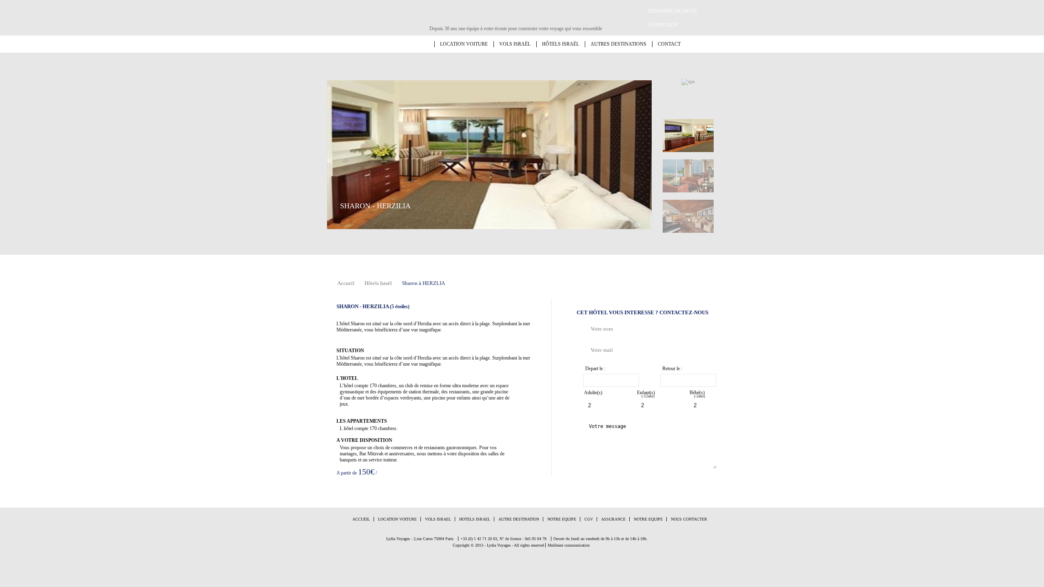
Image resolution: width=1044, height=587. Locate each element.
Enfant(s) (646, 394)
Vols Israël (515, 44)
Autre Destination (518, 519)
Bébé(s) (697, 394)
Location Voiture (397, 519)
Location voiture (464, 44)
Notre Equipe (561, 519)
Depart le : (595, 368)
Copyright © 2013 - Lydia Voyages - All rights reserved (498, 545)
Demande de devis (672, 11)
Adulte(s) (593, 392)
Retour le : (672, 368)
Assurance (613, 519)
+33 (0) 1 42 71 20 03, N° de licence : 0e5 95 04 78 (503, 538)
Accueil (429, 44)
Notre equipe (648, 519)
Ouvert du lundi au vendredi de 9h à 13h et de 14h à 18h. (600, 538)
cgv (588, 519)
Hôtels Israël (560, 44)
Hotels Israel (474, 519)
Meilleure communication (569, 545)
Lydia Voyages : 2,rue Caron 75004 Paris (419, 538)
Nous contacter (689, 519)
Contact (669, 44)
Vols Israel (438, 519)
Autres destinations (618, 44)
